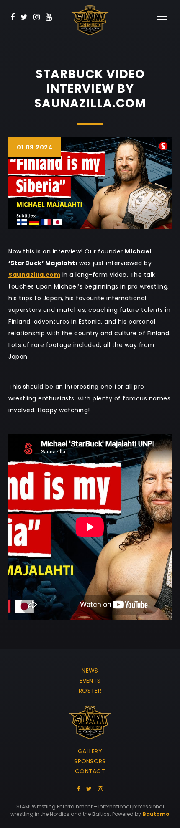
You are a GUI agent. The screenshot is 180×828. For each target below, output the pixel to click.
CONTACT (90, 771)
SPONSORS (89, 761)
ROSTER (90, 690)
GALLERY (90, 751)
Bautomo (156, 814)
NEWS (90, 670)
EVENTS (90, 680)
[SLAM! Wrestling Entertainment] (90, 20)
